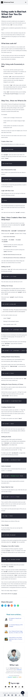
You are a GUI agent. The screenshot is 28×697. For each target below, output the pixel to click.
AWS (20, 677)
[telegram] (15, 606)
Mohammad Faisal (14, 668)
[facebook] (9, 606)
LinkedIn (15, 593)
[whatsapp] (18, 606)
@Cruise (19, 669)
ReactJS (10, 677)
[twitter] (5, 606)
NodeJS (14, 677)
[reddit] (12, 606)
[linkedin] (2, 606)
